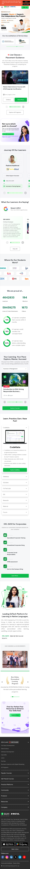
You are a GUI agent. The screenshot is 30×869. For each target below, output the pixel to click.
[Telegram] (19, 857)
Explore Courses (15, 408)
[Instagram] (7, 857)
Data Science (5, 748)
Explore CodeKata (15, 470)
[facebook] (2, 857)
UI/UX (2, 758)
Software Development (7, 752)
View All (15, 249)
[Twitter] (15, 857)
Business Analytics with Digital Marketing (12, 764)
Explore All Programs (15, 112)
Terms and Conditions (6, 863)
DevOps (3, 761)
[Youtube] (24, 857)
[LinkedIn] (11, 857)
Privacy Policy (16, 863)
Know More (21, 99)
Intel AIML (4, 755)
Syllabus (8, 99)
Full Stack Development (7, 745)
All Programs (4, 767)
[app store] (8, 844)
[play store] (22, 844)
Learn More (17, 576)
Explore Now (15, 715)
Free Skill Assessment (8, 134)
